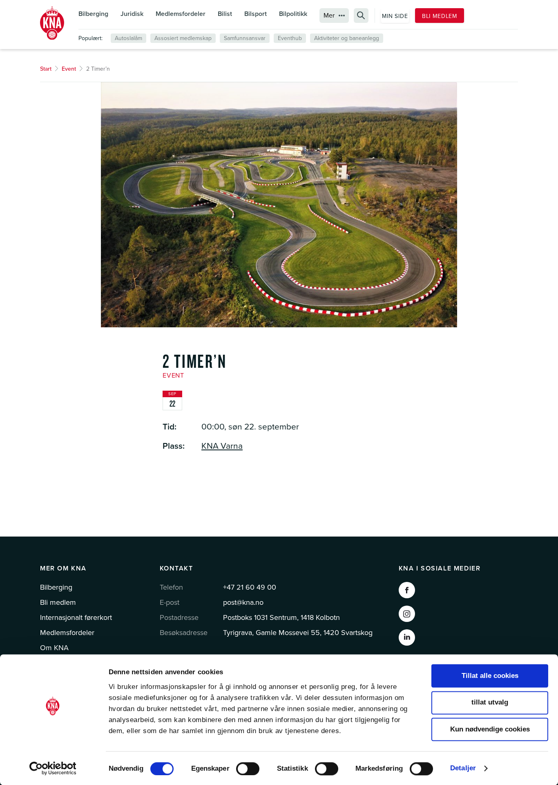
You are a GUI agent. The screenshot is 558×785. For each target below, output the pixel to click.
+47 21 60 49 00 (249, 587)
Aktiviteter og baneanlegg (346, 38)
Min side (395, 16)
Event (69, 68)
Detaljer (463, 768)
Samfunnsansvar (245, 38)
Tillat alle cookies (490, 676)
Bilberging (93, 14)
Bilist (225, 14)
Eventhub (290, 38)
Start (45, 68)
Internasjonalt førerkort (76, 617)
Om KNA (54, 647)
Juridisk (132, 14)
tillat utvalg (489, 703)
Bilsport (255, 14)
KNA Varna (222, 446)
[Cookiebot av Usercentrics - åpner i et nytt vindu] (53, 768)
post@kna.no (243, 602)
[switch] (247, 768)
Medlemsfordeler (180, 14)
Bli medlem (439, 16)
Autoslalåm (128, 38)
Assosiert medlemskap (183, 38)
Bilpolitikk (293, 14)
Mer (329, 15)
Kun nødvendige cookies (490, 729)
